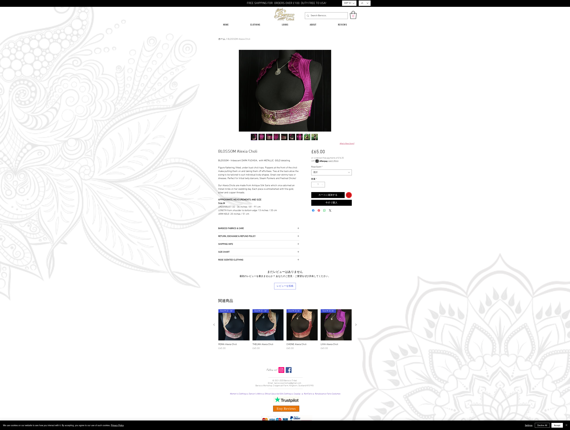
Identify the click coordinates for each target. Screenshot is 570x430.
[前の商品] (214, 324)
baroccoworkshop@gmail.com (287, 383)
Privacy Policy (117, 425)
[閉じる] (566, 425)
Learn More (333, 161)
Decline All (542, 425)
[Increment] (322, 184)
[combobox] (331, 172)
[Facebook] (289, 370)
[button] (349, 3)
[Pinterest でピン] (319, 210)
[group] (285, 331)
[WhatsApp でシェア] (324, 210)
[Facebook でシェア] (313, 210)
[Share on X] (330, 210)
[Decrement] (313, 184)
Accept (557, 425)
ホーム (221, 39)
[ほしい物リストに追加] (349, 195)
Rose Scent (317, 167)
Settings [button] (528, 425)
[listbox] (349, 3)
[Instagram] (281, 370)
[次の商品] (356, 324)
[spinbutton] (318, 184)
